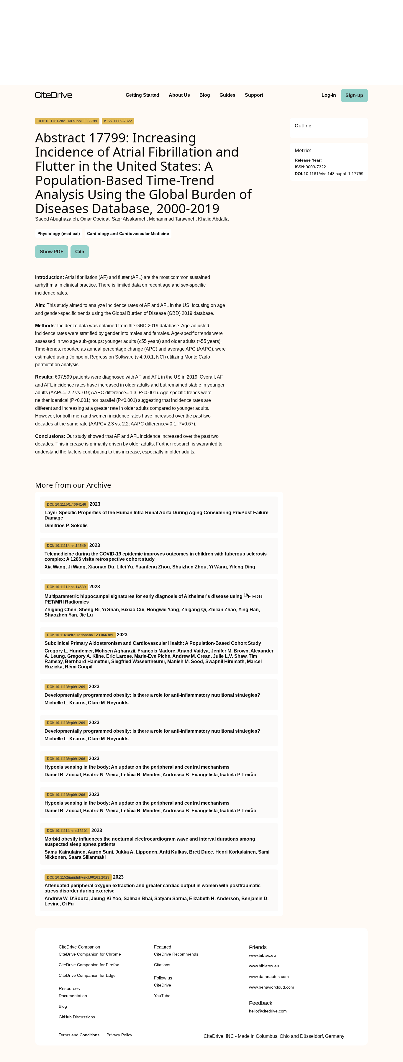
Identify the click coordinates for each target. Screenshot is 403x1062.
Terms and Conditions (79, 1035)
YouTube (162, 995)
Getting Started (142, 95)
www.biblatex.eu (264, 966)
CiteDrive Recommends (176, 954)
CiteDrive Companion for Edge (87, 975)
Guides (227, 95)
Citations (162, 964)
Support (254, 95)
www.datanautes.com (269, 976)
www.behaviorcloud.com (271, 987)
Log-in (329, 95)
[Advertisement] (201, 43)
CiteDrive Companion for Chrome (90, 954)
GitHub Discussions (77, 1017)
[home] (53, 96)
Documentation (73, 995)
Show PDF (51, 251)
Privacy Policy (119, 1035)
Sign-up (354, 95)
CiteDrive (162, 985)
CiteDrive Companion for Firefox (89, 964)
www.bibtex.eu (262, 955)
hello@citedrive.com (268, 1011)
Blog (204, 95)
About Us (179, 95)
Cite (79, 251)
